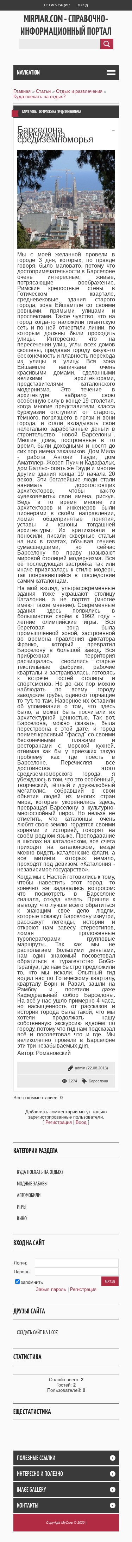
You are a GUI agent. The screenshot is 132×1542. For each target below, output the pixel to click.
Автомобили (28, 1195)
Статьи (43, 91)
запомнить (32, 1282)
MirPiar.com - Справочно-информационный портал (66, 25)
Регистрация (57, 5)
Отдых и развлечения (79, 91)
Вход (83, 5)
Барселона (98, 1081)
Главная (22, 91)
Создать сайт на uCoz (37, 1332)
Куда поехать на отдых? (39, 96)
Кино (22, 1218)
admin (80, 1068)
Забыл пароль (51, 1289)
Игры (21, 1206)
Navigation (28, 72)
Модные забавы (32, 1183)
